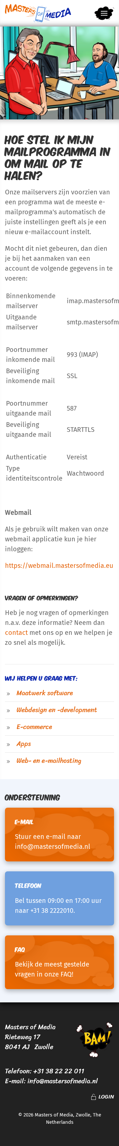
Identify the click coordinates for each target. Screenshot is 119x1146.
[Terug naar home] (38, 13)
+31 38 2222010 (51, 910)
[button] (104, 13)
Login (106, 1097)
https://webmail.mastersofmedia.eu (59, 566)
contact (16, 633)
